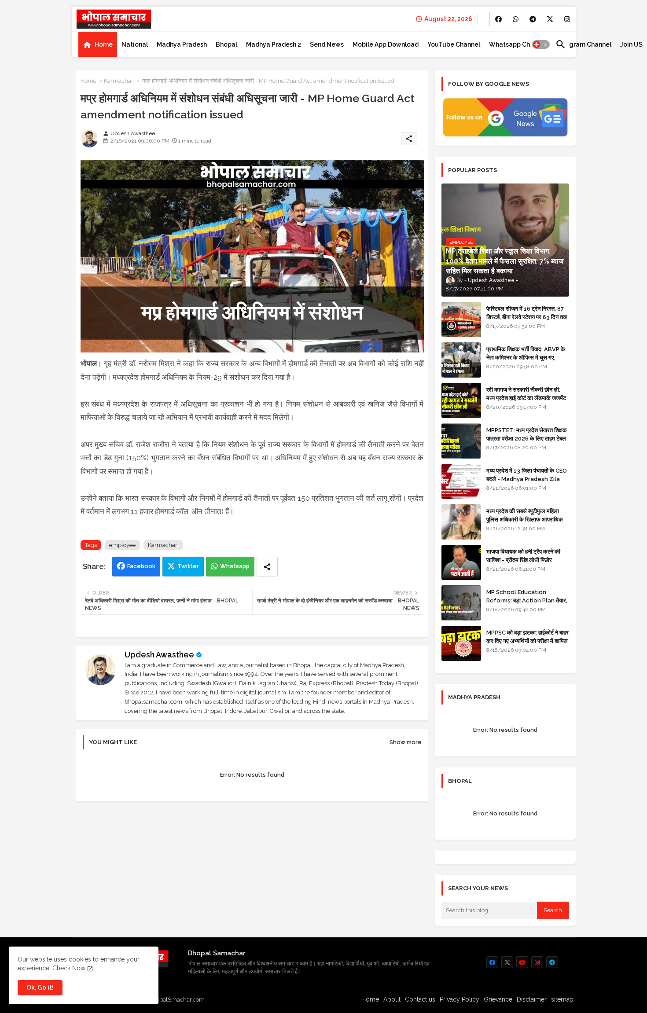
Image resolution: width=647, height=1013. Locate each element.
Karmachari (119, 80)
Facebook (141, 566)
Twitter (188, 566)
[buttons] (498, 19)
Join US (631, 44)
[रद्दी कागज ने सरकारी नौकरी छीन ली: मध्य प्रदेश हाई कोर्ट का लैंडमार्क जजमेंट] (461, 400)
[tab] (97, 44)
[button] (541, 44)
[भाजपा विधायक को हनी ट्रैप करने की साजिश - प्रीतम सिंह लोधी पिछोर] (461, 562)
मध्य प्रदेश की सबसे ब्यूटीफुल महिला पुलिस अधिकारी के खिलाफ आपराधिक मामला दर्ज (524, 519)
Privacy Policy (459, 999)
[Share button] (267, 566)
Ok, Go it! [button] (40, 987)
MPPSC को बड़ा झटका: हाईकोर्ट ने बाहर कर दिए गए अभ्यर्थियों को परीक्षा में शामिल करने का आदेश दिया (527, 640)
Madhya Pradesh (182, 44)
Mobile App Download (386, 44)
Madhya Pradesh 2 (273, 44)
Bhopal (226, 44)
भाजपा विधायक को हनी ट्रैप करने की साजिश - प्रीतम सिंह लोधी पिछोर (523, 555)
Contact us (420, 999)
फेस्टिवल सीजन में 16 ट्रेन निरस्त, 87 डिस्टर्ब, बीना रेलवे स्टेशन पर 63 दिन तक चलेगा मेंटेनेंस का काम (526, 316)
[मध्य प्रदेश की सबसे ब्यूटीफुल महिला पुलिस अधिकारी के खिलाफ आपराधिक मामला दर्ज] (461, 522)
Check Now (68, 968)
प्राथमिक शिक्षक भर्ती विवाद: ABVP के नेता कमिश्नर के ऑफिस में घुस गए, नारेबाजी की (525, 357)
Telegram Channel (583, 44)
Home (104, 44)
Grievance (498, 999)
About (392, 999)
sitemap (562, 999)
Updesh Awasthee (159, 654)
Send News (327, 44)
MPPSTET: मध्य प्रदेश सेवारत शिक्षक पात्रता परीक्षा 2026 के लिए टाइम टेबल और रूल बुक (526, 438)
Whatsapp (235, 566)
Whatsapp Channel (518, 44)
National (134, 44)
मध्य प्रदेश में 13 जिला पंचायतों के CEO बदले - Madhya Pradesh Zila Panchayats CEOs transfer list (526, 482)
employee (122, 545)
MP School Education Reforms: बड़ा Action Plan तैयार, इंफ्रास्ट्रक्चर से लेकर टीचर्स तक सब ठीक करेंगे (526, 604)
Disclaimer (532, 999)
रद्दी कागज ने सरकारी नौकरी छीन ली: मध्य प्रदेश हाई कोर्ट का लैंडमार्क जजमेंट (526, 393)
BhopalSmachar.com (177, 999)
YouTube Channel (453, 44)
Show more (406, 742)
